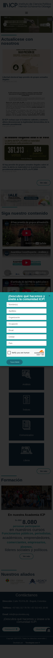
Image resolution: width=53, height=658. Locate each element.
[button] (49, 296)
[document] (26, 329)
